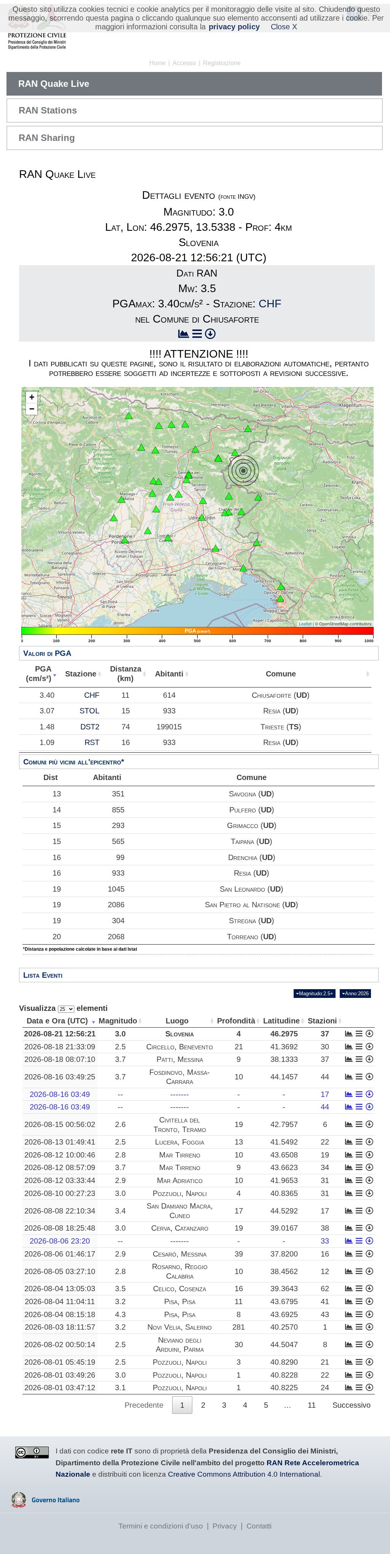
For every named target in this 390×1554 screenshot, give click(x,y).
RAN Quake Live (53, 83)
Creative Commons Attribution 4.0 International (244, 1474)
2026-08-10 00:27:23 (59, 1193)
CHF (270, 303)
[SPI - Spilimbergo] (156, 509)
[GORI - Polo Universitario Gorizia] (257, 542)
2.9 (120, 1180)
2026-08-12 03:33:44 (59, 1180)
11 (239, 1301)
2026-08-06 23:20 (60, 1241)
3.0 (120, 1034)
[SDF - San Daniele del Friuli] (170, 497)
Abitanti (169, 674)
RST (92, 742)
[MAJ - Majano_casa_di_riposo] (178, 494)
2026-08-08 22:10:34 (59, 1211)
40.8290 (284, 1362)
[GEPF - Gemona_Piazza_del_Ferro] (188, 475)
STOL (89, 711)
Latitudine (281, 1021)
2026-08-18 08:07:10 (59, 1059)
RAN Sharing (47, 138)
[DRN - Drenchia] (258, 497)
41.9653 (284, 1180)
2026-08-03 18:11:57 (60, 1327)
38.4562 (284, 1271)
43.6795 (284, 1301)
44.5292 (284, 1211)
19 (57, 889)
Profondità (236, 1021)
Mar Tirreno (179, 1155)
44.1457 (284, 1077)
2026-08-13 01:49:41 (59, 1142)
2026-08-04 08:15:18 (59, 1314)
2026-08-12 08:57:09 (59, 1167)
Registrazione (222, 63)
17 (325, 1094)
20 (57, 936)
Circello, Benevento (179, 1046)
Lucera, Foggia (179, 1142)
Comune (281, 674)
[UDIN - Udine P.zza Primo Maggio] (202, 517)
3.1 (120, 1387)
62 (325, 1288)
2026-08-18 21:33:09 (59, 1046)
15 (57, 825)
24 (325, 1387)
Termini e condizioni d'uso (160, 1526)
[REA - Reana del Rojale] (203, 500)
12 (325, 1271)
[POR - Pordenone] (125, 540)
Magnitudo (118, 1021)
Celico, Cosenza (179, 1288)
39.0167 (284, 1228)
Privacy (225, 1526)
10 (239, 1077)
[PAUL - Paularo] (185, 424)
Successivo (351, 1405)
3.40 (47, 695)
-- (120, 1094)
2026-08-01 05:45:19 (59, 1362)
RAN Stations (48, 110)
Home (157, 63)
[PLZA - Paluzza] (171, 424)
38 (325, 1228)
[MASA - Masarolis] (229, 496)
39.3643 (284, 1288)
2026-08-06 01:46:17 (59, 1254)
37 (325, 1034)
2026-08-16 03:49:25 (59, 1077)
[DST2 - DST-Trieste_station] (280, 598)
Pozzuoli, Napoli (180, 1193)
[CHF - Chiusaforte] (235, 452)
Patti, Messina (180, 1059)
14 (57, 810)
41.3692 (284, 1046)
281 (238, 1327)
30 (325, 1046)
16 (57, 857)
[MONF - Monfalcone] (243, 568)
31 (325, 1180)
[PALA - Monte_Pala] (158, 481)
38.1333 (284, 1059)
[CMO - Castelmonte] (241, 511)
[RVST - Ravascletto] (159, 425)
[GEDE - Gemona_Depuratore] (186, 479)
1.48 (47, 727)
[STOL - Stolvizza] (218, 458)
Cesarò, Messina (179, 1254)
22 (325, 1142)
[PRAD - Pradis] (153, 480)
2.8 (120, 1155)
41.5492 (284, 1142)
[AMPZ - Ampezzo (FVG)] (141, 447)
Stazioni (322, 1021)
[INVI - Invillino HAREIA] (155, 450)
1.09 (47, 742)
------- (179, 1094)
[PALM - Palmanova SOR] (215, 548)
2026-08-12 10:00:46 (59, 1155)
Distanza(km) (125, 674)
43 (325, 1314)
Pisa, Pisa (179, 1301)
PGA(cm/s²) (38, 674)
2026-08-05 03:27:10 (59, 1271)
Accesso (184, 63)
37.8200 (284, 1254)
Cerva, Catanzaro (179, 1228)
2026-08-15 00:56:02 (59, 1124)
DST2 (89, 727)
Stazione (80, 674)
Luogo (177, 1021)
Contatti (259, 1526)
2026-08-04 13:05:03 (59, 1288)
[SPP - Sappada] (129, 415)
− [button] (31, 409)
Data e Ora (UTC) (57, 1021)
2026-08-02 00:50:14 (59, 1344)
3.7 (120, 1059)
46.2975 (284, 1034)
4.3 (120, 1314)
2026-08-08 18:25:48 (59, 1228)
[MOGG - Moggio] (195, 449)
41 (325, 1301)
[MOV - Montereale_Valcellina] (121, 499)
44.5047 (284, 1344)
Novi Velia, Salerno (179, 1327)
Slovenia (179, 1034)
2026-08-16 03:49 (60, 1094)
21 (239, 1046)
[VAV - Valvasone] (148, 530)
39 (239, 1254)
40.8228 (284, 1375)
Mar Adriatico (180, 1180)
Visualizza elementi (63, 1008)
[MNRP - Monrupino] (281, 586)
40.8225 (284, 1387)
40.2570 (284, 1327)
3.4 (120, 1211)
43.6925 (284, 1314)
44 (325, 1077)
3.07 (47, 711)
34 (325, 1167)
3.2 (120, 1301)
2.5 (120, 1046)
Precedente (144, 1405)
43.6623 (284, 1167)
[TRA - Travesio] (152, 493)
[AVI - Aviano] (114, 517)
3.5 (120, 1288)
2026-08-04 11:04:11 (60, 1301)
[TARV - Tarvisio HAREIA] (248, 428)
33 (325, 1241)
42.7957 (284, 1124)
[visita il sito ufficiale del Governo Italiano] (45, 1505)
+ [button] (31, 397)
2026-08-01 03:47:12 (59, 1387)
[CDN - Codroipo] (168, 537)
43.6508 (284, 1155)
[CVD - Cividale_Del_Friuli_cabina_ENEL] (225, 512)
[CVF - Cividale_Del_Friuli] (228, 512)
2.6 (120, 1124)
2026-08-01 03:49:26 (59, 1375)
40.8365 (284, 1193)
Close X (284, 26)
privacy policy (234, 26)
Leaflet (305, 623)
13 (57, 794)
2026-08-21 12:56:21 (60, 1034)
